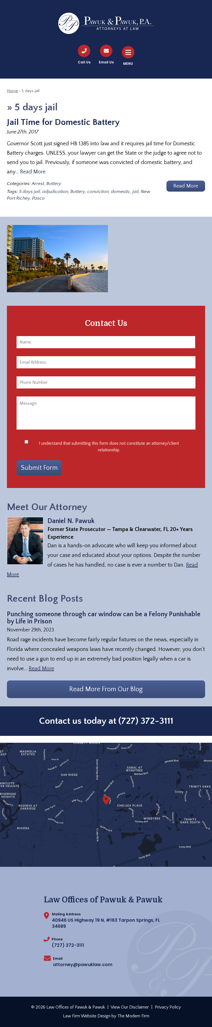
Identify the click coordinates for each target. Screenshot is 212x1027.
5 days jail (29, 191)
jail (135, 191)
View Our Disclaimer (130, 1007)
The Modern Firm (133, 1015)
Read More (33, 172)
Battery (53, 183)
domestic (120, 191)
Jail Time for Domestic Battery (63, 122)
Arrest (38, 183)
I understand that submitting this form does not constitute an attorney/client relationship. (109, 446)
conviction (98, 191)
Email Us (106, 62)
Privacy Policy (168, 1007)
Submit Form (39, 467)
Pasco (38, 198)
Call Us (84, 62)
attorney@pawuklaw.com (82, 964)
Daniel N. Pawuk (70, 521)
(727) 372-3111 (145, 721)
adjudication (55, 191)
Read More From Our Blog (106, 689)
